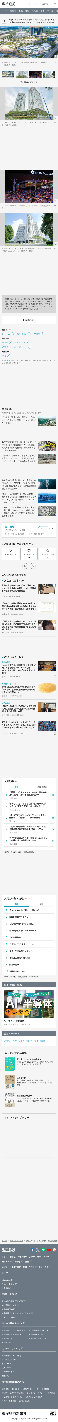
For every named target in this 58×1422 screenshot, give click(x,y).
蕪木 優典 (9, 527)
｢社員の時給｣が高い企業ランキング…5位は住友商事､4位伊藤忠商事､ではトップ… (28, 827)
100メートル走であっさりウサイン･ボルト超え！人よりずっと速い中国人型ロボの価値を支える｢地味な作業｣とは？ (19, 725)
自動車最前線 (15, 937)
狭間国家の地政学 (24, 1096)
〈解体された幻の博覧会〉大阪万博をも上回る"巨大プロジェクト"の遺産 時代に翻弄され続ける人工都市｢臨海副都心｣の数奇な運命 (19, 511)
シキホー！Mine (8, 1317)
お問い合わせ (24, 1401)
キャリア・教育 (35, 1267)
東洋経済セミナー (36, 1334)
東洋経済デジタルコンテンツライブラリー (18, 1313)
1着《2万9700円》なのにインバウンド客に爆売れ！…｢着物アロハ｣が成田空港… (27, 816)
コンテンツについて (10, 1360)
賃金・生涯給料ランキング (20, 951)
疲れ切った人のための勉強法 (29, 1059)
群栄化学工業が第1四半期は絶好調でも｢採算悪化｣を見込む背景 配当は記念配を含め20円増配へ (18, 689)
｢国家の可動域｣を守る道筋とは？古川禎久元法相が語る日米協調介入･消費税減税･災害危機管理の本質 (19, 708)
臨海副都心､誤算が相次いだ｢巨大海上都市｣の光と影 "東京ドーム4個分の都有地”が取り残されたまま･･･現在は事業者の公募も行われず (19, 484)
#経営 (42, 1041)
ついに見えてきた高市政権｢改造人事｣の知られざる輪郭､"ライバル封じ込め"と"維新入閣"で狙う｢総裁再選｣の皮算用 (19, 669)
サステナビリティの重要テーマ (22, 931)
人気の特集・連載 (14, 898)
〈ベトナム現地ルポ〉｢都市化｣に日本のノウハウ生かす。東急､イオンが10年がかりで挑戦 (19, 420)
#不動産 (5, 342)
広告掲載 (45, 1389)
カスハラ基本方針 (9, 1401)
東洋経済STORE (8, 1309)
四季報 (17, 1262)
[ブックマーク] (25, 566)
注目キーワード (12, 1034)
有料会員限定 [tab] (41, 787)
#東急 (4, 356)
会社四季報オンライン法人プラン (42, 1330)
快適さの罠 (21, 1078)
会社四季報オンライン (11, 1305)
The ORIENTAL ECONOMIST (13, 1301)
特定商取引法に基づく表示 (12, 1397)
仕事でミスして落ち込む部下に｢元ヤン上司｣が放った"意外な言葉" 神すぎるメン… (28, 805)
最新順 (13, 11)
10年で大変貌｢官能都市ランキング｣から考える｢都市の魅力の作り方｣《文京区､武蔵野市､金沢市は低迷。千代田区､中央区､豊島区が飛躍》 (19, 446)
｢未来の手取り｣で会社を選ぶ (21, 924)
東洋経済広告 (7, 1338)
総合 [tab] (16, 787)
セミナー (5, 1262)
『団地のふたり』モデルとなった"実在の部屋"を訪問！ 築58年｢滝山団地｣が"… (28, 793)
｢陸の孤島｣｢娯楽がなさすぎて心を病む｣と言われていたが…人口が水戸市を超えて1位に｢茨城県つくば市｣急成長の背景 (19, 458)
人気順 (35, 11)
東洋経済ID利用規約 (34, 1397)
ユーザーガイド (8, 1372)
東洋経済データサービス (11, 1334)
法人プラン (6, 1368)
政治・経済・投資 (16, 1241)
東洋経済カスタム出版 (37, 1338)
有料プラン (6, 1364)
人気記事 (9, 781)
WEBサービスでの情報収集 (13, 1393)
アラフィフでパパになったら (21, 944)
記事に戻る (4, 21)
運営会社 (5, 1389)
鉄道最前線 (14, 964)
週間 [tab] (41, 904)
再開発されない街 (17, 971)
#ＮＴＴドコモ (32, 1041)
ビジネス (5, 1267)
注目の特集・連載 (13, 985)
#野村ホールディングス (14, 1041)
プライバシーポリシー (36, 1393)
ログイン (45, 4)
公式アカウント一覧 (30, 1389)
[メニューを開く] (54, 4)
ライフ (47, 1267)
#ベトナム (6, 334)
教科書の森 (6, 1342)
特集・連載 (24, 11)
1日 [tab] (16, 904)
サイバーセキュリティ (11, 1284)
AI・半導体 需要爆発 (14, 1021)
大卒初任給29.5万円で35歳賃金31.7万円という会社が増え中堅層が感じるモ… (28, 839)
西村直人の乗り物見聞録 (19, 958)
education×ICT (7, 1280)
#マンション (20, 342)
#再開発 (37, 334)
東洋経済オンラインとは (11, 1356)
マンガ (50, 11)
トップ (4, 11)
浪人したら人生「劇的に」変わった (24, 910)
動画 (43, 11)
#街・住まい (22, 334)
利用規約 (5, 1376)
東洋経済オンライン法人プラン (14, 1330)
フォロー (44, 528)
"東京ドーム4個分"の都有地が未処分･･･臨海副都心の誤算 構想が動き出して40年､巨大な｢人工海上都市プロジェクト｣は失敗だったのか (19, 498)
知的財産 (51, 1393)
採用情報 (15, 1389)
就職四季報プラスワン (18, 917)
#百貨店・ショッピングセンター (15, 347)
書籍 (27, 1262)
